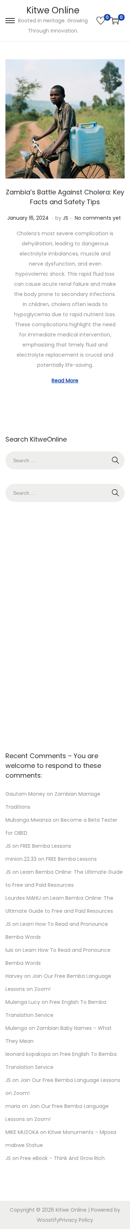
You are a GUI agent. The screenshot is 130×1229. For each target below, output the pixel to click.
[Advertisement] (65, 624)
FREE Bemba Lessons (45, 846)
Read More (65, 380)
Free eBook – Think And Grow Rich (62, 1158)
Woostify (48, 1220)
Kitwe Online (52, 10)
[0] (100, 20)
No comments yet (98, 218)
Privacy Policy (76, 1220)
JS (65, 218)
